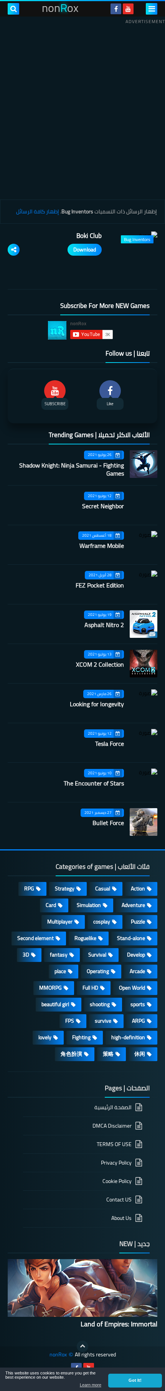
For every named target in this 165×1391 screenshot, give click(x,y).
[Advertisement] (82, 109)
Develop (136, 955)
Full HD (90, 988)
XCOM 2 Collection (100, 664)
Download (84, 250)
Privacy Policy (116, 1163)
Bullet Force (108, 823)
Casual (102, 889)
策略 (108, 1054)
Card (51, 905)
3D (26, 955)
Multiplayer (60, 922)
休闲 (139, 1054)
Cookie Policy (117, 1181)
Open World (132, 988)
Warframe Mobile (101, 545)
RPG (29, 889)
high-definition (128, 1037)
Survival (97, 955)
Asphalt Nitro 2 (104, 625)
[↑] (82, 1346)
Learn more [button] (90, 1385)
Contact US (119, 1200)
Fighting (81, 1037)
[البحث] (13, 9)
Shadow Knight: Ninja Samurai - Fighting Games (71, 469)
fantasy (59, 955)
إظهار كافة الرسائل (37, 211)
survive (103, 1021)
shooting (100, 1004)
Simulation (89, 905)
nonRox (58, 1355)
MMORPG (50, 988)
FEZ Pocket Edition (100, 585)
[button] (135, 1381)
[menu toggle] (151, 9)
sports (137, 1004)
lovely (44, 1037)
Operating (98, 971)
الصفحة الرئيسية (113, 1107)
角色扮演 (71, 1054)
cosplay (101, 922)
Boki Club (89, 236)
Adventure (133, 905)
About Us (121, 1218)
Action (138, 889)
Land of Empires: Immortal (119, 1324)
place (60, 971)
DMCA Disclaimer (112, 1126)
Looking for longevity (97, 704)
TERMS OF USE (114, 1144)
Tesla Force (109, 743)
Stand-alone (131, 938)
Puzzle (138, 922)
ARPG (138, 1021)
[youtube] (128, 8)
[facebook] (116, 8)
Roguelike (85, 938)
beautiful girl (55, 1004)
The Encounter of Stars (94, 783)
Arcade (137, 971)
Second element (35, 938)
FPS (69, 1021)
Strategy (64, 889)
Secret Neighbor (103, 506)
